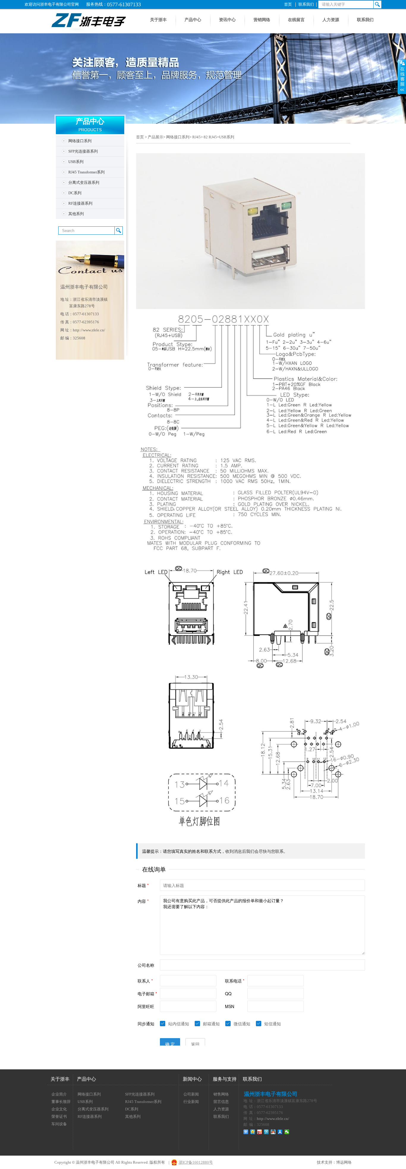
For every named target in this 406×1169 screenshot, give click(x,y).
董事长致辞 (61, 1101)
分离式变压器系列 (83, 182)
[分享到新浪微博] (259, 1131)
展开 (402, 76)
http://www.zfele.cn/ (89, 330)
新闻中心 (192, 1079)
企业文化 (59, 1109)
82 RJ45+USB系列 (219, 137)
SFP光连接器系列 (83, 151)
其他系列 (76, 213)
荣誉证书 (59, 1116)
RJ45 (196, 137)
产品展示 (155, 137)
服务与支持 (225, 1079)
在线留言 (296, 20)
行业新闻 (191, 1101)
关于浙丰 (158, 20)
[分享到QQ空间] (252, 1131)
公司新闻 (191, 1094)
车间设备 (59, 1124)
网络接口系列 (80, 141)
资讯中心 (227, 20)
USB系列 (76, 161)
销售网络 (221, 1094)
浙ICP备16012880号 (196, 1162)
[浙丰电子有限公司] (77, 32)
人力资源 (330, 20)
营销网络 (262, 20)
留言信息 (221, 1101)
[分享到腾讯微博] (266, 1131)
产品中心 (193, 20)
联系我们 (306, 4)
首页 (288, 4)
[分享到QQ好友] (273, 1131)
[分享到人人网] (280, 1131)
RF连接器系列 (80, 203)
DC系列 (74, 193)
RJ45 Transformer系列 (86, 172)
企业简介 (59, 1094)
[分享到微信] (286, 1131)
